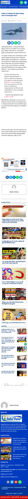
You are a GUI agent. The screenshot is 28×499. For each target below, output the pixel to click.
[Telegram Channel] (25, 347)
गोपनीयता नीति (9, 493)
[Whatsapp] (20, 482)
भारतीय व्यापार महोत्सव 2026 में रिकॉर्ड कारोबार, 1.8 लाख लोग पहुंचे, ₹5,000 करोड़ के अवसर (8, 331)
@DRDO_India (10, 82)
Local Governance (13, 6)
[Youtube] (16, 482)
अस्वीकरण (15, 493)
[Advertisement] (14, 119)
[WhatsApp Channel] (25, 344)
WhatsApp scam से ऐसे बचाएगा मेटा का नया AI (13, 322)
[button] (9, 42)
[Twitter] (12, 482)
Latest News (4, 6)
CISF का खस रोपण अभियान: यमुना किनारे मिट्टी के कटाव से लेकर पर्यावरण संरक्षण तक (13, 262)
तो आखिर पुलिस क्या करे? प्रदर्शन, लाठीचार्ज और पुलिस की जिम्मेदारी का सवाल (13, 242)
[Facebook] (8, 482)
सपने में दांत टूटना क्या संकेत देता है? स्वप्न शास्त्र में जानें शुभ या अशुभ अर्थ (8, 365)
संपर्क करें (20, 493)
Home (2, 10)
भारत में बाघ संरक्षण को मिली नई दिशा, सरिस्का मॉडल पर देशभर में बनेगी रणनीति (7, 357)
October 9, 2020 (8, 97)
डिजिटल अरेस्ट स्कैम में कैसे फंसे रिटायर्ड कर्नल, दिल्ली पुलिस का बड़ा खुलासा (13, 303)
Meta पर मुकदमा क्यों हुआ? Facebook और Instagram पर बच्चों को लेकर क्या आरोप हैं (12, 282)
